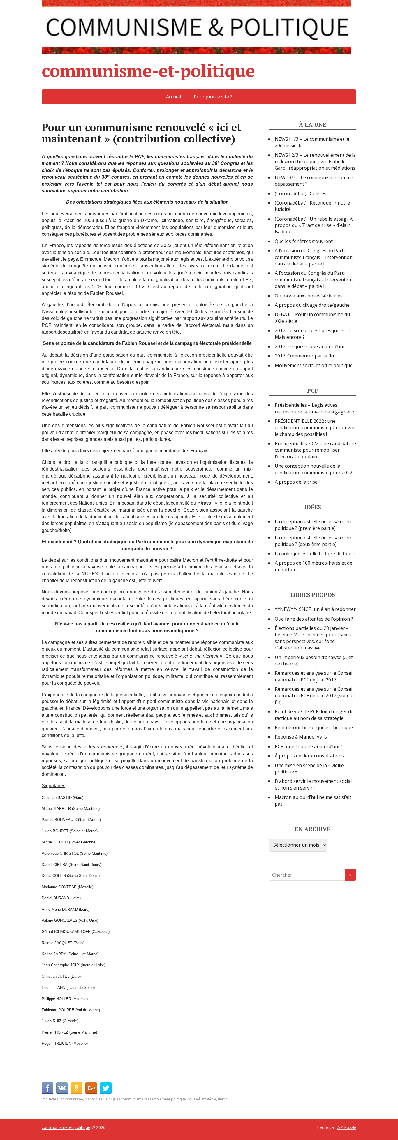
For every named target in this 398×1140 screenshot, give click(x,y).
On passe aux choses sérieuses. (309, 296)
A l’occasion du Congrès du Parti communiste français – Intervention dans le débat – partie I (314, 257)
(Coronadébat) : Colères (300, 193)
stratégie (209, 1099)
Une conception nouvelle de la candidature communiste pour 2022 (313, 469)
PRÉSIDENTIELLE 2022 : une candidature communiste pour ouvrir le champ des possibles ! (315, 427)
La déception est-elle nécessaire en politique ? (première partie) (313, 524)
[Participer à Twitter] (106, 1088)
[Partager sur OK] (76, 1088)
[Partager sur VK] (62, 1088)
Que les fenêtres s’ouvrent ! (305, 241)
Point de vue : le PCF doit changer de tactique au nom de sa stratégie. (314, 714)
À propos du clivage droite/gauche (312, 305)
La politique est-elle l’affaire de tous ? (315, 553)
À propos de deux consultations (309, 756)
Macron (91, 1099)
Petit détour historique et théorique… (315, 727)
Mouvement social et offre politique (314, 365)
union (222, 1099)
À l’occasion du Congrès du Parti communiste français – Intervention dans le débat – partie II (314, 279)
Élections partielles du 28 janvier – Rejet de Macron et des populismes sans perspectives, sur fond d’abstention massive (313, 638)
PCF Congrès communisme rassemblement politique (142, 1099)
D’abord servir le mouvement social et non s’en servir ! (313, 784)
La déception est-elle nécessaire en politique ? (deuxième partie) (313, 540)
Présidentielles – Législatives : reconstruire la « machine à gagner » (315, 408)
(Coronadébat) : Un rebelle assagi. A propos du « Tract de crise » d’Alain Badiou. (314, 225)
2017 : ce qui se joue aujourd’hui (309, 346)
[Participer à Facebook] (47, 1088)
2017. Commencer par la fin (304, 356)
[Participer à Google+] (91, 1088)
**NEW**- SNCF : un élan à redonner (315, 609)
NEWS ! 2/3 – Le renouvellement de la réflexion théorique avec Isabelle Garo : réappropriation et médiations (315, 161)
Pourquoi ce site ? (213, 97)
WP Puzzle (346, 1127)
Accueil (173, 97)
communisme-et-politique (148, 70)
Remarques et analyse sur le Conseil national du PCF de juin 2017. (314, 676)
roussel (194, 1099)
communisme (72, 1099)
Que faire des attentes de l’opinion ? (314, 619)
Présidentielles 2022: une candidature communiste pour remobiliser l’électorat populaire (315, 450)
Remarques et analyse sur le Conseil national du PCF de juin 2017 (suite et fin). (315, 695)
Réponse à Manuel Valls (301, 737)
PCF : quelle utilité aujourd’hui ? (308, 746)
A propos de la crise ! (297, 482)
